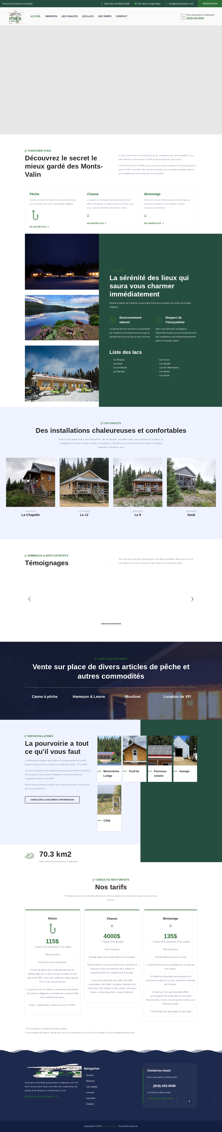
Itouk (191, 515)
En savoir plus (38, 227)
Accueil (36, 16)
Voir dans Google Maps (149, 3)
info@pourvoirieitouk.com (181, 3)
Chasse (93, 194)
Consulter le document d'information (52, 800)
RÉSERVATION (210, 3)
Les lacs (88, 16)
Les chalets (70, 16)
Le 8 (138, 515)
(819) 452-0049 (195, 18)
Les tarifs (104, 16)
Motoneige (152, 194)
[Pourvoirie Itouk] (16, 16)
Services (51, 16)
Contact (121, 16)
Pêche (34, 194)
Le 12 (84, 515)
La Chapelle (30, 515)
